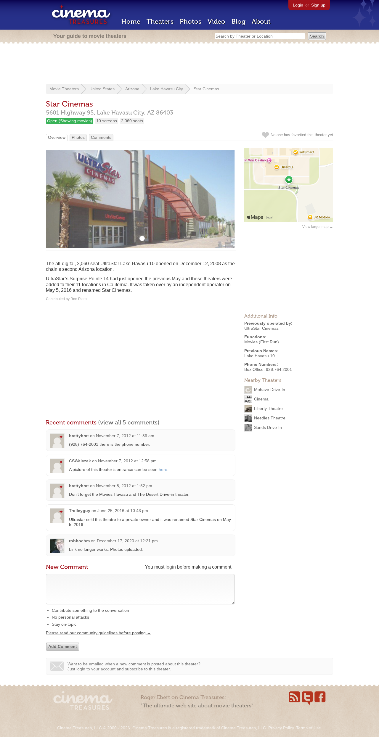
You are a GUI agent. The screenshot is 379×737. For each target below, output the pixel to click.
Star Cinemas (206, 88)
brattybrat (79, 435)
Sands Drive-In (268, 427)
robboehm (79, 540)
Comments (101, 137)
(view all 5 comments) (129, 422)
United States (102, 88)
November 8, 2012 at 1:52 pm (124, 485)
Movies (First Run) (261, 341)
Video (216, 21)
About (261, 21)
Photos (190, 21)
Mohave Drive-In (269, 389)
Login (298, 5)
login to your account (95, 669)
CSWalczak (80, 460)
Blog (238, 21)
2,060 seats (132, 120)
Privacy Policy (281, 727)
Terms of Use (308, 727)
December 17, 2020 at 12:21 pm (127, 540)
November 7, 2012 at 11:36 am (125, 435)
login (171, 566)
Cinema (261, 399)
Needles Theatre (269, 418)
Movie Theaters (64, 88)
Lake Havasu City (166, 88)
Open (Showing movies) (69, 120)
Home (130, 21)
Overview (56, 137)
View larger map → (317, 227)
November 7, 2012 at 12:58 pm (127, 460)
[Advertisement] (189, 64)
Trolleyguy (79, 510)
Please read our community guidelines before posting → (98, 632)
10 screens (106, 120)
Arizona (132, 88)
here (163, 469)
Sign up (318, 5)
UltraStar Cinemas (261, 328)
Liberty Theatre (268, 408)
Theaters (160, 21)
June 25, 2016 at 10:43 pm (122, 510)
